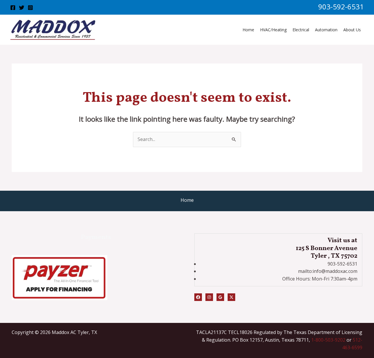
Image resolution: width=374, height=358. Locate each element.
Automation (326, 29)
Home (248, 29)
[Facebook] (12, 7)
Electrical (300, 29)
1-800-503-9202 (328, 340)
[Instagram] (30, 7)
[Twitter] (21, 7)
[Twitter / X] (231, 297)
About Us (352, 29)
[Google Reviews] (220, 297)
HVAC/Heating (273, 29)
